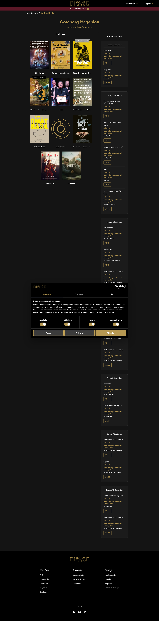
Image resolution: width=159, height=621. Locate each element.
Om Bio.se (44, 583)
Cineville (108, 579)
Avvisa (48, 333)
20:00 (107, 477)
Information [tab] (79, 294)
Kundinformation (110, 575)
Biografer (34, 13)
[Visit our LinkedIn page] (85, 613)
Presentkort (76, 583)
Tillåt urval (80, 333)
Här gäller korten (78, 579)
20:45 (107, 82)
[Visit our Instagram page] (79, 613)
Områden (43, 592)
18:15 (107, 184)
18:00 (107, 63)
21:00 (107, 209)
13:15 (107, 140)
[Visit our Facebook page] (74, 613)
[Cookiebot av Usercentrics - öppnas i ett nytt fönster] (116, 286)
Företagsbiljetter (78, 575)
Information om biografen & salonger (79, 27)
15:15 (107, 162)
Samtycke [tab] (47, 294)
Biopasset (108, 583)
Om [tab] (112, 294)
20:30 (107, 533)
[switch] (67, 324)
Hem (27, 13)
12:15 (107, 116)
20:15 (107, 421)
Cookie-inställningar (112, 588)
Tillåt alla (110, 333)
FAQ (41, 575)
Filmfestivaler (44, 579)
